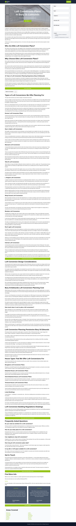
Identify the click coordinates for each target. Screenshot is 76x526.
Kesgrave (30, 514)
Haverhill (7, 517)
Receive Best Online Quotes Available (27, 418)
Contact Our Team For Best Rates (28, 258)
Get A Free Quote (28, 505)
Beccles (29, 517)
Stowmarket (8, 514)
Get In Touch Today (27, 88)
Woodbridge (30, 515)
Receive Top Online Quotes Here (27, 471)
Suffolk (29, 512)
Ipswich (7, 519)
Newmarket (8, 515)
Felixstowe (30, 516)
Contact (68, 1)
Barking (6, 481)
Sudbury (7, 516)
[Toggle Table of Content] (15, 92)
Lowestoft (30, 519)
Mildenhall (8, 512)
